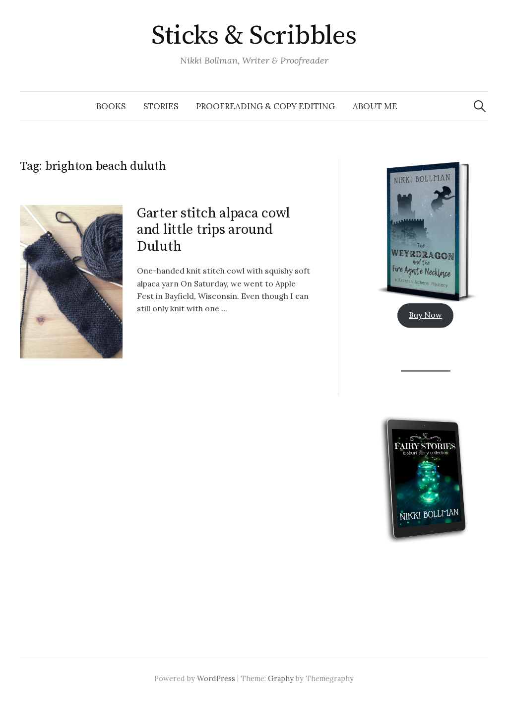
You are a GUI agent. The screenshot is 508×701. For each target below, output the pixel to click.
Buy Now (425, 315)
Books (111, 106)
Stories (160, 106)
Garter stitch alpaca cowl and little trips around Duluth (213, 230)
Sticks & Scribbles (253, 36)
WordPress (216, 678)
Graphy (281, 678)
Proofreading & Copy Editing (265, 106)
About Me (375, 106)
